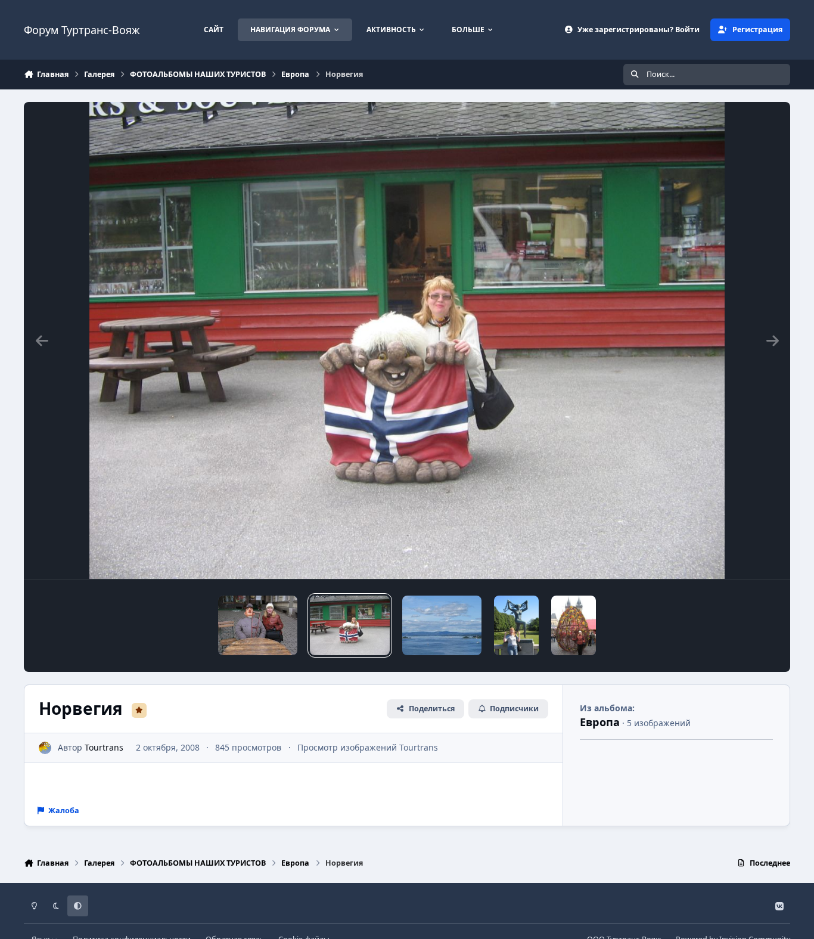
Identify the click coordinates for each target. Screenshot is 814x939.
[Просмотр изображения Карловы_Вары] (257, 625)
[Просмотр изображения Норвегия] (349, 625)
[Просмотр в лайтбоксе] (407, 340)
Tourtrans (104, 747)
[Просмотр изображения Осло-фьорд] (441, 625)
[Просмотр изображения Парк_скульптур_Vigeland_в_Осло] (516, 625)
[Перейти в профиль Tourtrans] (45, 748)
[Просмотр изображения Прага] (573, 625)
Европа (600, 722)
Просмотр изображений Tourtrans (367, 747)
